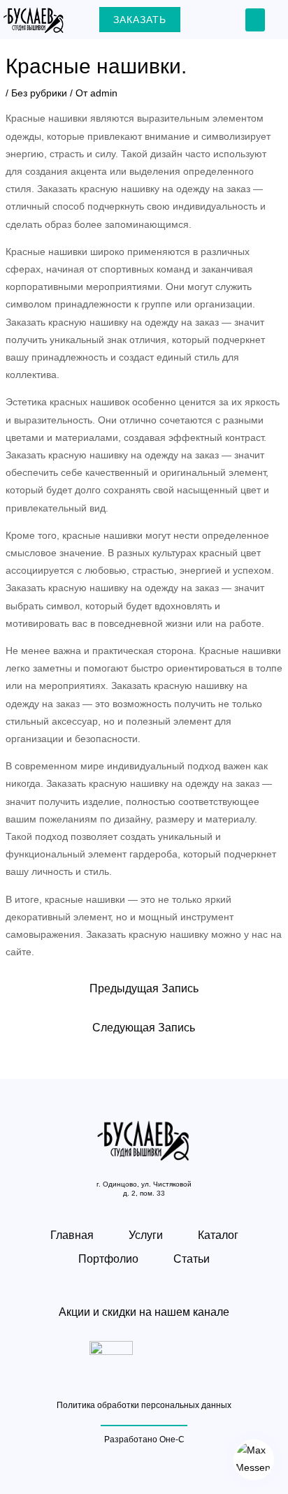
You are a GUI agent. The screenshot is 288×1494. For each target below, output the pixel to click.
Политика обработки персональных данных (144, 1405)
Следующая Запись (143, 1028)
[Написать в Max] (253, 1459)
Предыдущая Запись (144, 988)
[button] (255, 19)
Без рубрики (39, 93)
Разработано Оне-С (144, 1439)
